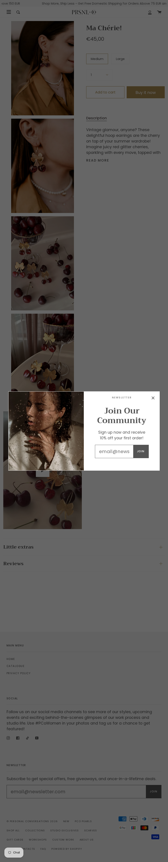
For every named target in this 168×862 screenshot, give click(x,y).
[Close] (153, 398)
